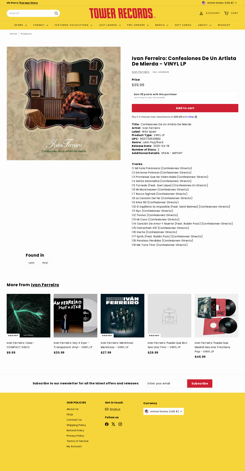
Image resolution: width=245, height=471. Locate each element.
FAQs (70, 414)
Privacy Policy (75, 435)
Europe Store (29, 2)
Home (13, 33)
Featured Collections (72, 25)
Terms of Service (77, 441)
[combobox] (33, 13)
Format (40, 25)
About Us (72, 409)
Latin (31, 262)
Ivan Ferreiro (140, 72)
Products (26, 33)
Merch (160, 25)
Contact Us (74, 419)
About (203, 25)
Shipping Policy (76, 425)
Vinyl (45, 262)
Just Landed (108, 25)
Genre (19, 25)
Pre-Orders (136, 25)
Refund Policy (75, 430)
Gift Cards (183, 25)
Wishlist (224, 25)
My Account (74, 446)
